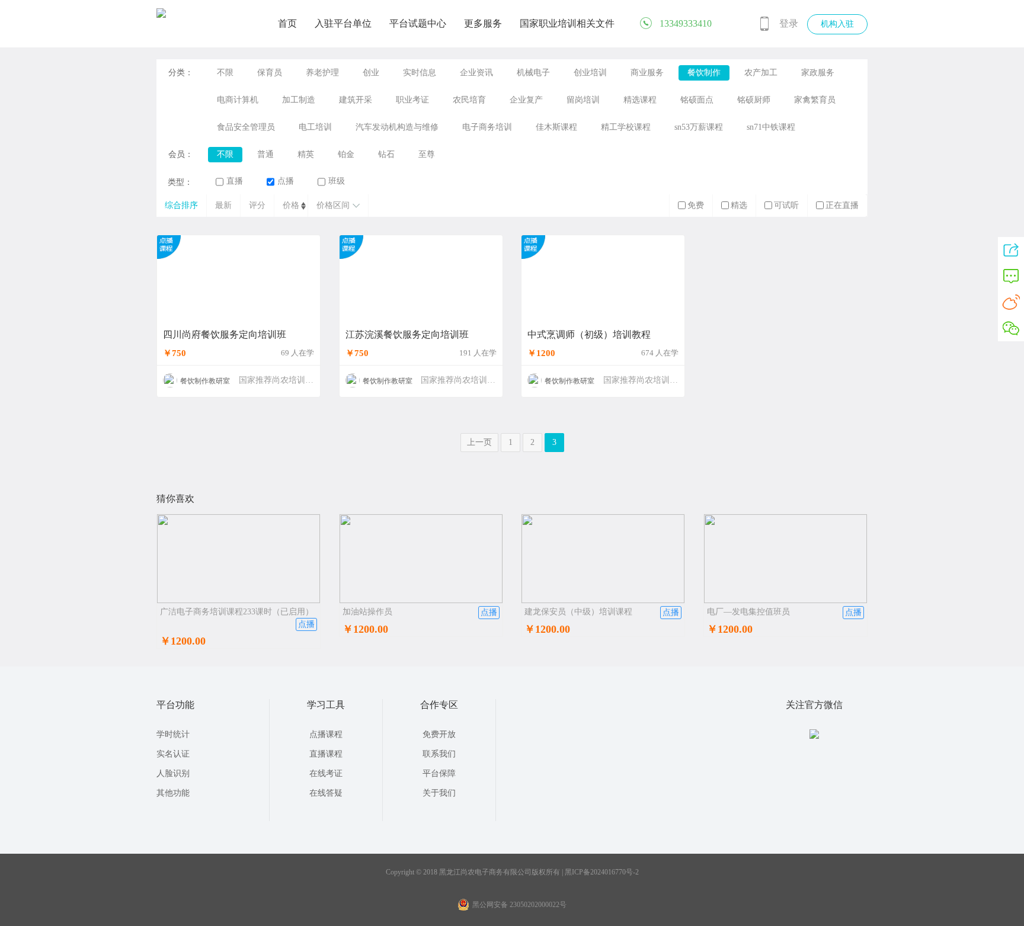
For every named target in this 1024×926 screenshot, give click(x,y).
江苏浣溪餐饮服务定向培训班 (407, 334)
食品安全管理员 (246, 127)
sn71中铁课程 (771, 127)
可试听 (786, 205)
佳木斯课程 (556, 127)
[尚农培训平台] (161, 15)
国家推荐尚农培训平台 (280, 380)
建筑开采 (355, 99)
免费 (695, 205)
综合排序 (181, 205)
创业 (371, 72)
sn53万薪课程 (698, 127)
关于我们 (439, 793)
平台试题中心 (417, 23)
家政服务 (817, 72)
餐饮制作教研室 (205, 381)
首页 (287, 23)
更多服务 (483, 23)
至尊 (426, 154)
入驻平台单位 (343, 23)
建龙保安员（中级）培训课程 (578, 611)
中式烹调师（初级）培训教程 (589, 334)
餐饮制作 (704, 72)
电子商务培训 (487, 127)
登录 (788, 23)
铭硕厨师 (753, 99)
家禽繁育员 (815, 99)
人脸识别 (173, 773)
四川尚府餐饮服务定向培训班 (224, 334)
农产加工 (760, 72)
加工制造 (298, 99)
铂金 (346, 154)
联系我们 (439, 753)
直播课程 (326, 753)
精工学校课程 (626, 127)
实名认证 (173, 753)
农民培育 (469, 99)
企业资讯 (476, 72)
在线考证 (326, 773)
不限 (225, 72)
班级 (336, 181)
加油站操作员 (367, 611)
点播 (285, 181)
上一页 (479, 442)
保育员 (269, 72)
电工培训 (315, 127)
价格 (291, 205)
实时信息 (419, 72)
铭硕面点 (696, 99)
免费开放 (439, 734)
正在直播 (842, 205)
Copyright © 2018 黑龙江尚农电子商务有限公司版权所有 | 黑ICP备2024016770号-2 (512, 872)
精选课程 (640, 99)
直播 (234, 181)
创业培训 (590, 72)
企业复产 (526, 99)
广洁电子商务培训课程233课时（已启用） (236, 611)
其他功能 (173, 793)
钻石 (386, 154)
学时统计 (173, 734)
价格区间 (333, 205)
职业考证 (412, 99)
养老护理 (322, 72)
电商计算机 (237, 99)
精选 (739, 205)
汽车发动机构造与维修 (397, 127)
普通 (265, 154)
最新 (223, 205)
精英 (305, 154)
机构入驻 (837, 24)
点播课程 (326, 734)
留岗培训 (583, 99)
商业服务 (647, 72)
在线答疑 (326, 793)
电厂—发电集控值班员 (748, 611)
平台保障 (439, 773)
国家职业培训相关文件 (567, 23)
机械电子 (533, 72)
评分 (257, 205)
